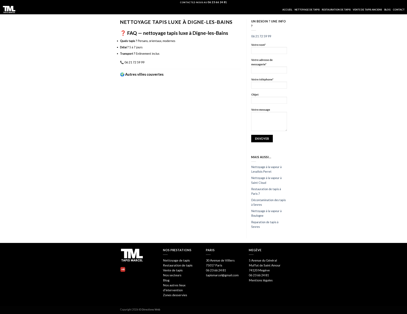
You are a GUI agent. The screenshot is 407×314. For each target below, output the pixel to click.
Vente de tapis (173, 270)
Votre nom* (258, 44)
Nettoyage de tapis (307, 9)
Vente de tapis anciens (367, 9)
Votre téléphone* (262, 79)
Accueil (287, 9)
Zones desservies (175, 295)
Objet (255, 94)
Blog (387, 9)
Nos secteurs (172, 275)
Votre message (260, 109)
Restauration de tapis (336, 9)
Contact (399, 9)
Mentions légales (261, 280)
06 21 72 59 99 (261, 36)
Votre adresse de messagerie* (262, 62)
